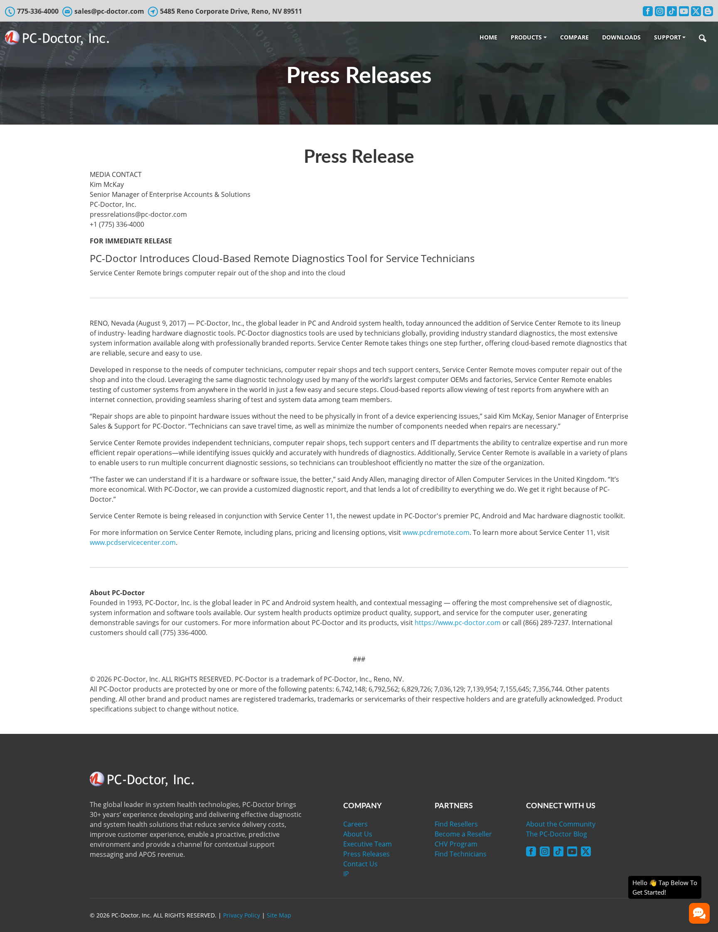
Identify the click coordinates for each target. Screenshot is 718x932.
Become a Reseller (463, 834)
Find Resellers (456, 824)
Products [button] (526, 37)
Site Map (279, 915)
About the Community (560, 824)
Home (488, 37)
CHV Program (456, 844)
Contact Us (360, 863)
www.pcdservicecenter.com (133, 542)
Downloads (621, 37)
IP (346, 873)
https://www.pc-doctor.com (458, 622)
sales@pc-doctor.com (109, 11)
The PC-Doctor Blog (556, 834)
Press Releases (366, 853)
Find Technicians (461, 853)
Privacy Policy (241, 915)
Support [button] (667, 37)
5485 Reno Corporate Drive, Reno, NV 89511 (231, 11)
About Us (357, 834)
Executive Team (367, 844)
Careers (355, 824)
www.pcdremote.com (436, 532)
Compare (574, 37)
